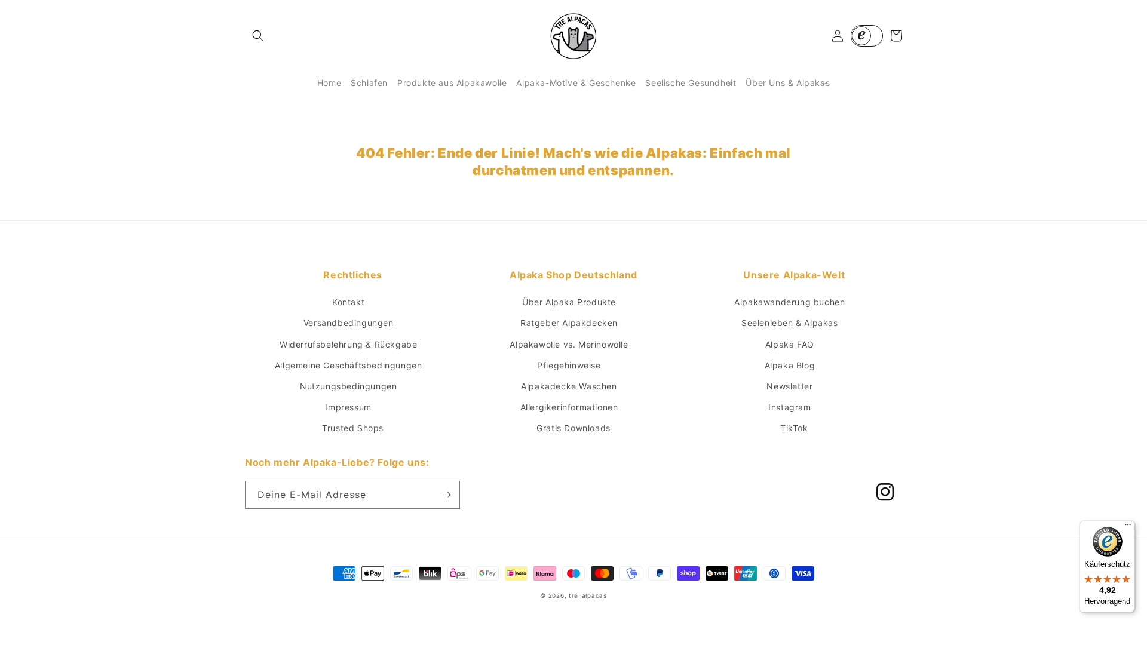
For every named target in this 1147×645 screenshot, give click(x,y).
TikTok (794, 428)
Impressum (348, 407)
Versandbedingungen (348, 323)
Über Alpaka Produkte (569, 302)
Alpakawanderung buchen (789, 302)
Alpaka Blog (790, 365)
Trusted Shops (353, 428)
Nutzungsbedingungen (348, 386)
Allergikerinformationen (569, 407)
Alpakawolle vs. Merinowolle (569, 344)
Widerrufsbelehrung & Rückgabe (348, 344)
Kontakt (348, 302)
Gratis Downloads (573, 428)
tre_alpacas (588, 595)
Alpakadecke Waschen (569, 386)
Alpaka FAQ (789, 344)
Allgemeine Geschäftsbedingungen (348, 365)
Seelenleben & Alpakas (789, 323)
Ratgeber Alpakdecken (569, 323)
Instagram (789, 407)
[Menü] (1128, 527)
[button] (258, 36)
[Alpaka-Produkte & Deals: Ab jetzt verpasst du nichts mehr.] (446, 495)
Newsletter (789, 386)
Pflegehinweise (568, 365)
